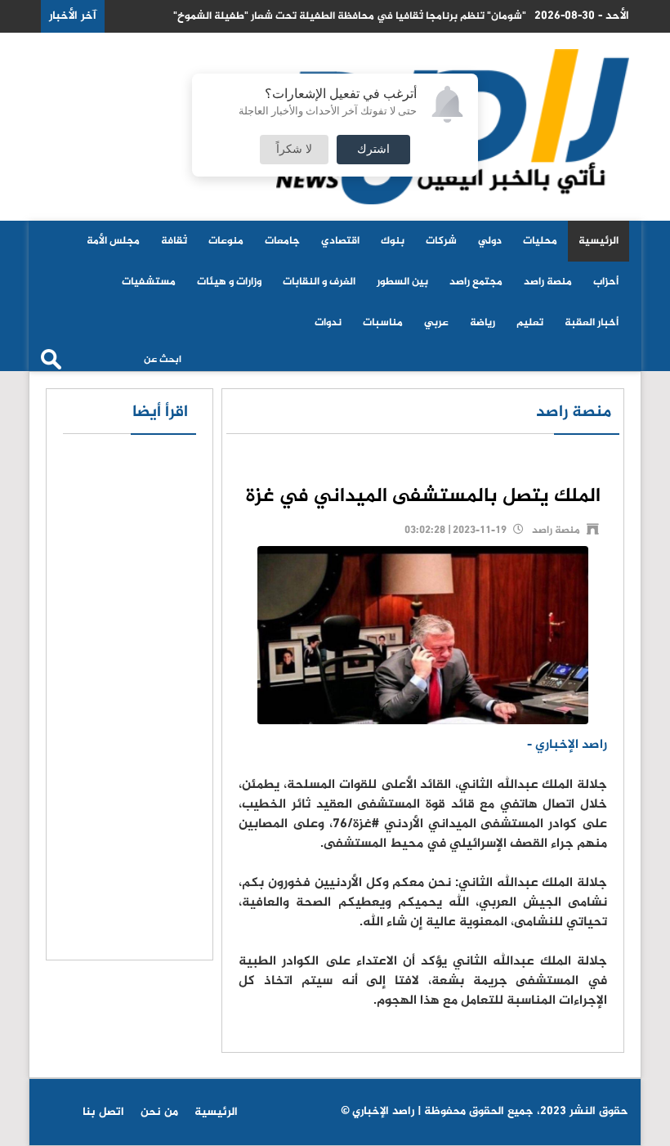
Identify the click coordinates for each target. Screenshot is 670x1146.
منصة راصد (548, 282)
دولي (490, 241)
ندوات (328, 323)
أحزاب (606, 282)
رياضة (482, 323)
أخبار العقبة (592, 323)
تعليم (529, 323)
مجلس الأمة (113, 241)
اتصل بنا (103, 1112)
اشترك (373, 149)
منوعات (225, 241)
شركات (441, 241)
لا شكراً (294, 149)
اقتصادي (340, 241)
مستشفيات (149, 282)
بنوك (392, 241)
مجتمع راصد (475, 282)
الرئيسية (598, 241)
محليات (540, 241)
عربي (436, 323)
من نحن (159, 1112)
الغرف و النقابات (319, 282)
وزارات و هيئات (229, 282)
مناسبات (383, 323)
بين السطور (402, 282)
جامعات (282, 241)
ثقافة (174, 241)
